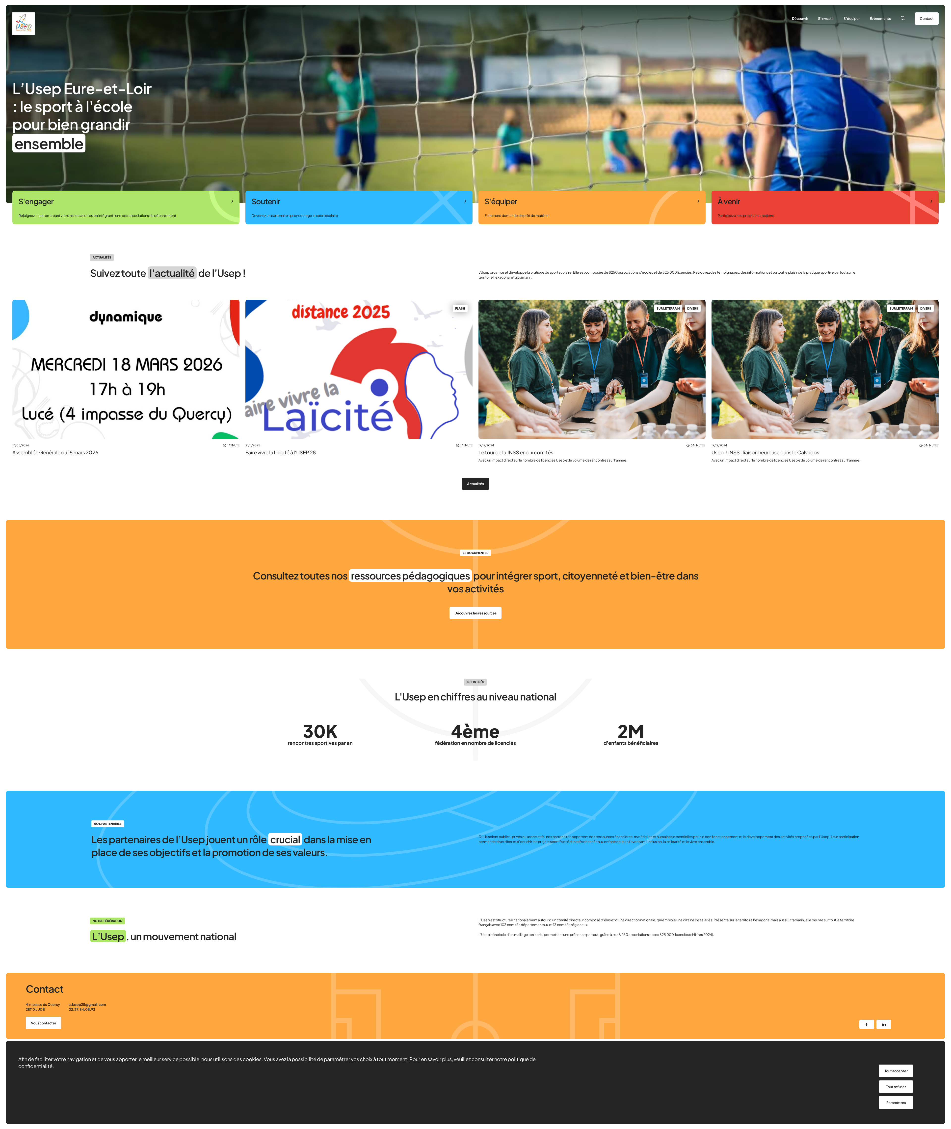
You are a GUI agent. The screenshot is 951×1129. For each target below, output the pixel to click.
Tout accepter (896, 1071)
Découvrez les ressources (475, 613)
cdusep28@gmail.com (87, 1004)
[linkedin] (883, 1024)
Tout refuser (896, 1086)
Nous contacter (43, 1023)
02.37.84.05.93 (82, 1009)
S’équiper (852, 18)
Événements (880, 18)
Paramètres (896, 1102)
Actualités (475, 483)
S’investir (826, 18)
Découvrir (800, 18)
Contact (927, 18)
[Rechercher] (903, 18)
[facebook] (866, 1024)
